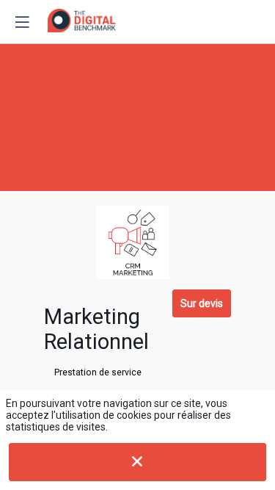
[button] (22, 22)
